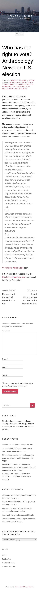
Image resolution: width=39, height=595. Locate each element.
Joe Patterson (7, 519)
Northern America (10, 89)
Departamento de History (12, 495)
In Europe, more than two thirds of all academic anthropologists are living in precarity (16, 476)
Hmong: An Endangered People (21, 515)
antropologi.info (19, 16)
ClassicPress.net (8, 567)
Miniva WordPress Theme (24, 587)
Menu (20, 34)
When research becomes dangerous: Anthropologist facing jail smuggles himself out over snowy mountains (18, 467)
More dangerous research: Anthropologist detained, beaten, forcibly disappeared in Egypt (18, 458)
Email (4, 367)
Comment (6, 331)
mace (4, 515)
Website (5, 375)
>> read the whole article (13, 268)
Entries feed (6, 559)
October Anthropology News (14, 277)
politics (23, 89)
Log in (4, 555)
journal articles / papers (14, 84)
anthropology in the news (21, 82)
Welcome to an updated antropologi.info (17, 445)
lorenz (31, 80)
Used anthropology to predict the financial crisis (29, 297)
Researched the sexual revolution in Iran (8, 297)
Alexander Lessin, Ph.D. (11, 508)
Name (4, 359)
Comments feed (8, 563)
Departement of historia (11, 502)
